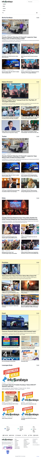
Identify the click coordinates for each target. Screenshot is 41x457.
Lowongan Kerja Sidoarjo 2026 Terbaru (10, 403)
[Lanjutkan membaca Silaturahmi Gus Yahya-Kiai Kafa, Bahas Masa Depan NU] (11, 48)
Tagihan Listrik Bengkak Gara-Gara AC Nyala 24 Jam (29, 237)
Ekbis (4, 6)
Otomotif (4, 35)
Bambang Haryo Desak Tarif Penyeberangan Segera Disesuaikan (9, 253)
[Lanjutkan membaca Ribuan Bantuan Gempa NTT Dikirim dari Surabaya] (11, 300)
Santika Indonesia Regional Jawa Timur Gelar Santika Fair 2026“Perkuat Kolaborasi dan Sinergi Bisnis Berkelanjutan (20, 218)
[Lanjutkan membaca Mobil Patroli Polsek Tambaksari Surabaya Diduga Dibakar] (30, 286)
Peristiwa (4, 54)
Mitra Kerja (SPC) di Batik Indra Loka (28, 403)
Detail (38, 17)
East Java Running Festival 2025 (8, 361)
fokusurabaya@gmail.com (37, 444)
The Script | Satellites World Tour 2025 (10, 347)
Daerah (3, 235)
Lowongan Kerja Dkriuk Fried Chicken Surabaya (28, 419)
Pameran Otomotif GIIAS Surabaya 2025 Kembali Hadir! (19, 331)
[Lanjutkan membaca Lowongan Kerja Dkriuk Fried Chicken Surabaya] (30, 410)
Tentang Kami (26, 439)
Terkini (4, 4)
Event (4, 10)
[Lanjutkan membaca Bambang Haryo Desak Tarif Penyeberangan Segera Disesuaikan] (11, 244)
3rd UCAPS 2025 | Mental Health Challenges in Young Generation (28, 348)
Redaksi (25, 440)
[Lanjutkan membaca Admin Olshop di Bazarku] (11, 410)
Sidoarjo (3, 402)
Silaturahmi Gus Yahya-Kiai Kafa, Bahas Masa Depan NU (10, 57)
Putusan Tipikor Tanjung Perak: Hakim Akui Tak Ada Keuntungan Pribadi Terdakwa (30, 118)
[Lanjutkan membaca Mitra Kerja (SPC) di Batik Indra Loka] (30, 396)
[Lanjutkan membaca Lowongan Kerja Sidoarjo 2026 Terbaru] (11, 396)
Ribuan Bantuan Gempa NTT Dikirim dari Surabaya (10, 306)
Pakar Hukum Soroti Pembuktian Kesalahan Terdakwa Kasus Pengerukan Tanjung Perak (11, 132)
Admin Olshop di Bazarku (7, 418)
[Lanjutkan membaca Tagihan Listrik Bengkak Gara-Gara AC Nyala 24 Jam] (30, 229)
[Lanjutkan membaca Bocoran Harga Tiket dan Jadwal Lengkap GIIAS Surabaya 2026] (11, 64)
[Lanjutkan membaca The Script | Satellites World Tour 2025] (11, 341)
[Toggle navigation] (36, 12)
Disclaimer (25, 441)
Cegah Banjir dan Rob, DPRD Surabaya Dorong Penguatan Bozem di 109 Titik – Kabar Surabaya (29, 191)
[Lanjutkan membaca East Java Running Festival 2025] (11, 355)
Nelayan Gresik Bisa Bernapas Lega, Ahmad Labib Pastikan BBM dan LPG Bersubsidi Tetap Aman (9, 237)
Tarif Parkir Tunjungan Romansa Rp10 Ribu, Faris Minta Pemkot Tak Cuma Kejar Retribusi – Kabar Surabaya (11, 191)
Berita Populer (17, 448)
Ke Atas (38, 456)
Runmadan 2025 (24, 361)
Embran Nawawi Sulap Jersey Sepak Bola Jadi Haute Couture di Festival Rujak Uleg (29, 253)
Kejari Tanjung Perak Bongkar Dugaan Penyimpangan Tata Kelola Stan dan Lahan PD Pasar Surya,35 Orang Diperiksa (30, 132)
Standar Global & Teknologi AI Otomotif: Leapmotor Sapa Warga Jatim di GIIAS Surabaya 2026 (19, 37)
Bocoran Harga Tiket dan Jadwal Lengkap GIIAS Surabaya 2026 (10, 72)
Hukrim (22, 70)
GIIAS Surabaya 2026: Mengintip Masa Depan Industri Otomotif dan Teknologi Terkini (29, 176)
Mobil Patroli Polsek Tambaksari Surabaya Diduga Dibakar (30, 292)
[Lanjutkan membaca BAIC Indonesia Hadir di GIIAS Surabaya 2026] (30, 48)
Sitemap (25, 445)
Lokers (4, 8)
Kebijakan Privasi (27, 443)
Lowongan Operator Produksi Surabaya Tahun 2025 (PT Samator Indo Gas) (19, 385)
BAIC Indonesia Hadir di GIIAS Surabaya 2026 (29, 57)
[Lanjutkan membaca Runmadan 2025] (30, 355)
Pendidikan (17, 440)
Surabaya (23, 402)
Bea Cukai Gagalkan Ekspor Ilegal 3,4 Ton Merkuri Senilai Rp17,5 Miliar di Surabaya (29, 306)
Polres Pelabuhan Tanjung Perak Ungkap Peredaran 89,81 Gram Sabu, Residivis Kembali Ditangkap (10, 118)
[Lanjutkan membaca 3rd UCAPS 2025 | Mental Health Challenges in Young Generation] (30, 341)
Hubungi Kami (26, 444)
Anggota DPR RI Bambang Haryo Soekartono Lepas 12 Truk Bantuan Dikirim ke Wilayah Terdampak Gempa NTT (11, 292)
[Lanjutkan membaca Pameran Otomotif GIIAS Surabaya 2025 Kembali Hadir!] (20, 322)
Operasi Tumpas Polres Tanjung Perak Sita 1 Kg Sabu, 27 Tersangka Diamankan (30, 72)
